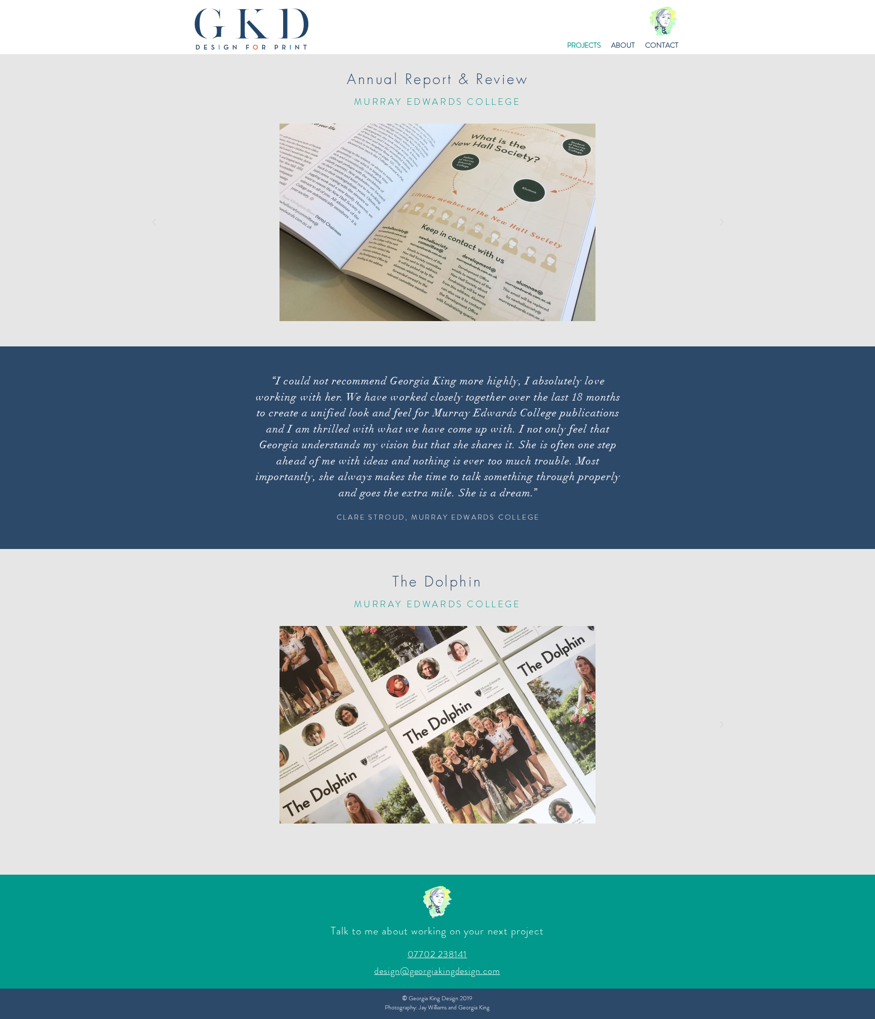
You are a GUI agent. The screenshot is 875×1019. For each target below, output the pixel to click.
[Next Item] (722, 222)
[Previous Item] (154, 222)
